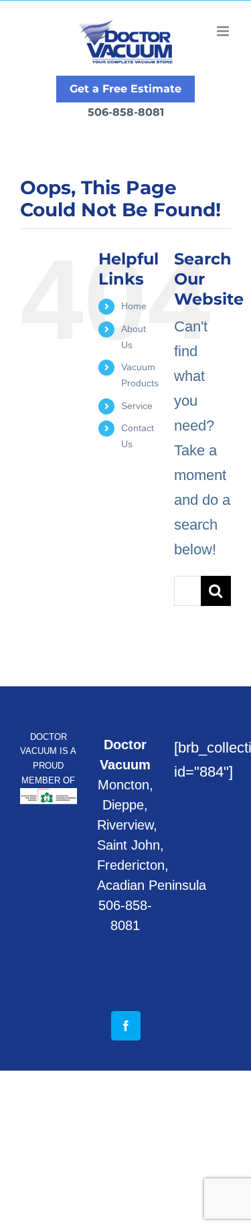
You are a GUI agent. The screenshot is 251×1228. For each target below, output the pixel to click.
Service (137, 405)
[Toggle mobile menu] (224, 31)
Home (134, 306)
